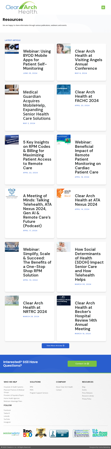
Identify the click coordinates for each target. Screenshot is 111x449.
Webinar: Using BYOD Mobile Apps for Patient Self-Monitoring (37, 60)
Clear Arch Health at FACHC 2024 (87, 96)
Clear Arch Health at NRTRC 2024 (35, 307)
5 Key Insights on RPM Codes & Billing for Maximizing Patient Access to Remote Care (37, 155)
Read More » (27, 77)
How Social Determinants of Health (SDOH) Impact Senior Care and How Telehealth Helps (89, 264)
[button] (103, 7)
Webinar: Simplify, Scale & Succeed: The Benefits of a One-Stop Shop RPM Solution (37, 262)
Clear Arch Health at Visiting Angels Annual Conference (88, 60)
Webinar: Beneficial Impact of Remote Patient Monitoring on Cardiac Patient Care (88, 157)
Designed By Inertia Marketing (100, 447)
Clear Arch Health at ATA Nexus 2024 (87, 200)
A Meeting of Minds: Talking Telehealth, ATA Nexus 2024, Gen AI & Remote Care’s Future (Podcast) (37, 210)
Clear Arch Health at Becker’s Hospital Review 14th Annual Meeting (86, 316)
